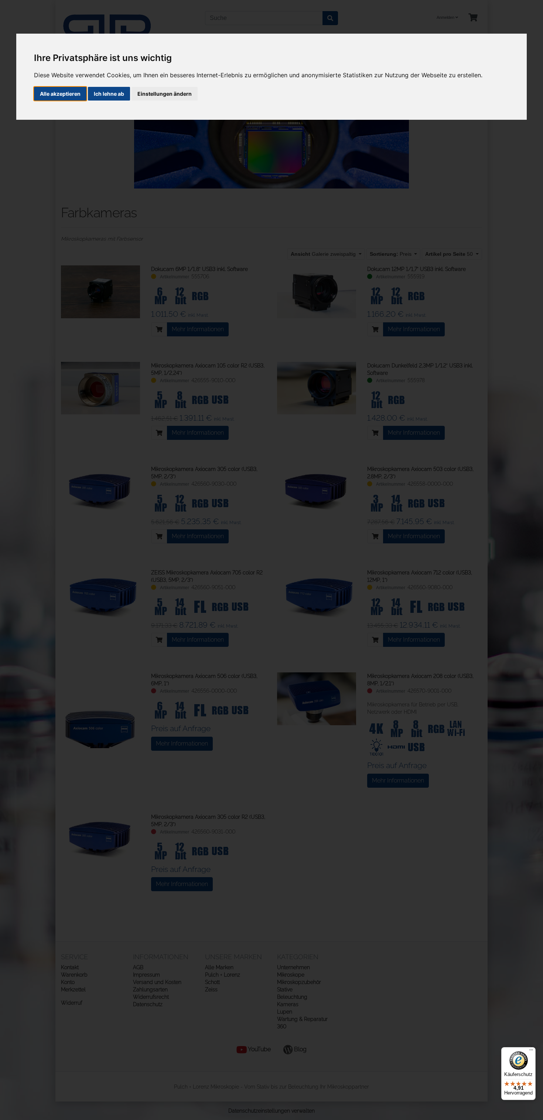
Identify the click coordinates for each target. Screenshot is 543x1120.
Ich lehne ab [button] (109, 94)
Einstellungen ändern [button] (164, 94)
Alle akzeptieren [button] (60, 94)
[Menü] (531, 1051)
